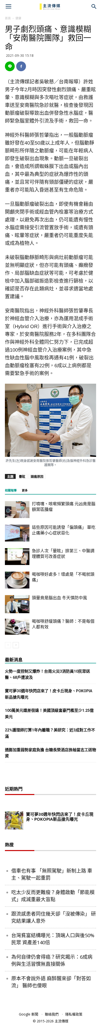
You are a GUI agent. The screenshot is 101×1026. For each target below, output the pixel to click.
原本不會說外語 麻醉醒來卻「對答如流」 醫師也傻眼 (51, 982)
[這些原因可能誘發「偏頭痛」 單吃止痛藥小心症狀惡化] (17, 533)
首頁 (8, 18)
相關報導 (11, 490)
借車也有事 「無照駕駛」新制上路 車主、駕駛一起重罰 (51, 874)
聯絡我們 (52, 1014)
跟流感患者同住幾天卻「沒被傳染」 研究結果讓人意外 (53, 917)
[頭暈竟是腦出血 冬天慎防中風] (17, 604)
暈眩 (22, 476)
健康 (18, 18)
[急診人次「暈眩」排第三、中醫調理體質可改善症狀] (17, 556)
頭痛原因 (37, 476)
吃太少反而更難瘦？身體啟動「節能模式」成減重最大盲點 (53, 896)
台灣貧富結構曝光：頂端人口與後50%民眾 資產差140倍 (52, 939)
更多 (25, 490)
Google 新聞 (28, 1014)
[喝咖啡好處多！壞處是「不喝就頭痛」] (17, 580)
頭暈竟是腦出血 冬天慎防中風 (59, 597)
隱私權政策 (73, 1014)
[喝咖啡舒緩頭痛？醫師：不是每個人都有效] (17, 627)
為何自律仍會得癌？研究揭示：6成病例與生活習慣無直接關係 (51, 960)
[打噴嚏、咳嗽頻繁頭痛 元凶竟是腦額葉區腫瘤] (17, 509)
